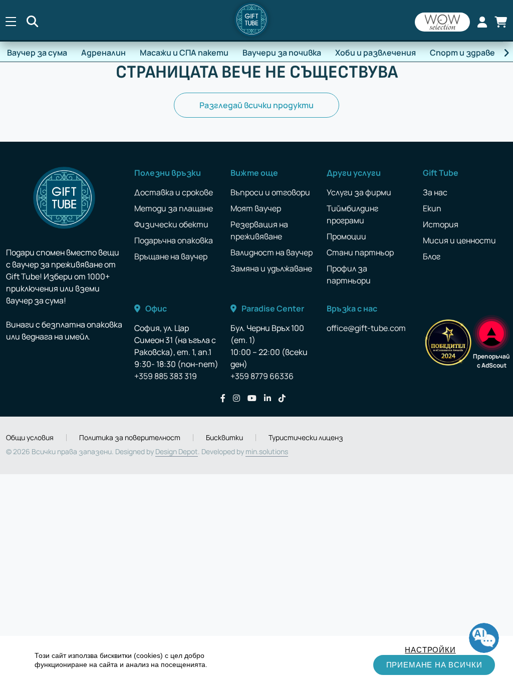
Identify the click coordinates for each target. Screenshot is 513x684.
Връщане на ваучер (170, 256)
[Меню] (11, 22)
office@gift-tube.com (366, 327)
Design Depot (176, 451)
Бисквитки (224, 437)
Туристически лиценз (306, 437)
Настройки (430, 649)
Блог (431, 256)
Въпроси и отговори (270, 192)
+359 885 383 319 (165, 376)
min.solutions (266, 451)
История (440, 224)
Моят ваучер (255, 208)
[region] (256, 660)
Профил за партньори (349, 274)
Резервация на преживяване (259, 230)
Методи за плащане (173, 208)
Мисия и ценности (459, 240)
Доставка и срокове (173, 192)
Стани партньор (360, 252)
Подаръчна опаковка (173, 240)
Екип (432, 208)
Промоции (346, 236)
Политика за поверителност (129, 437)
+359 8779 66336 (262, 376)
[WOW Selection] (442, 22)
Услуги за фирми (359, 192)
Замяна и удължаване (271, 268)
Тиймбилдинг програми (352, 214)
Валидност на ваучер (271, 252)
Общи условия (30, 437)
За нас (435, 192)
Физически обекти (171, 224)
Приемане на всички (434, 664)
